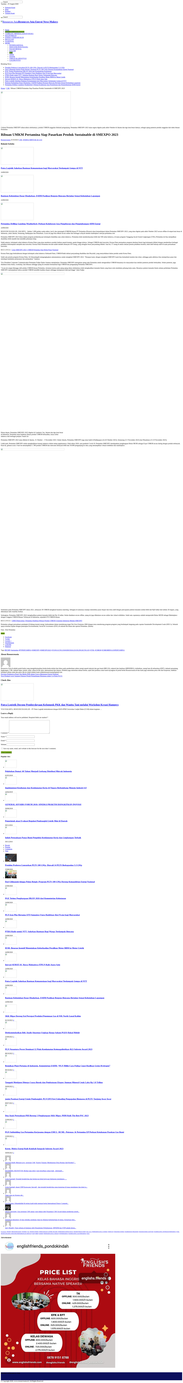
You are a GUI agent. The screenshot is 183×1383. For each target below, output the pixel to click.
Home (7, 30)
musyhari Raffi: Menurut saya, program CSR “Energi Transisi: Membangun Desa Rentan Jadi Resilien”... (40, 1163)
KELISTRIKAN (11, 35)
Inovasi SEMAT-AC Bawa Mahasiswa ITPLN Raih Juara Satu (26, 79)
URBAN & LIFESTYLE (18, 58)
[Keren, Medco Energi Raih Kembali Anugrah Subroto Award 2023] (11, 1145)
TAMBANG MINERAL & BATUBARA (19, 34)
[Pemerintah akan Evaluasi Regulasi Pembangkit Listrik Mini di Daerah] (11, 817)
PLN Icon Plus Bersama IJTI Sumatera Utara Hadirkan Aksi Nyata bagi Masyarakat (33, 73)
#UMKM (98, 650)
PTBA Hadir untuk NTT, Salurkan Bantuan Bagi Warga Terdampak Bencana (31, 75)
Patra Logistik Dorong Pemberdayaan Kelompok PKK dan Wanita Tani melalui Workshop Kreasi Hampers (60, 704)
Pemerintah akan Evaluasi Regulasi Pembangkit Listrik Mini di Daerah (36, 821)
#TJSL (92, 650)
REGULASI (9, 39)
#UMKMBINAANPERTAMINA (113, 650)
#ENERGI (24, 1231)
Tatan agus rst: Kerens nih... (14, 1195)
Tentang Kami (10, 13)
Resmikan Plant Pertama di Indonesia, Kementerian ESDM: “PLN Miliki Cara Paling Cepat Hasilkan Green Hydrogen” (57, 1066)
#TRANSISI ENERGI (119, 1231)
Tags (6, 851)
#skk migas (89, 1231)
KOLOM (12, 51)
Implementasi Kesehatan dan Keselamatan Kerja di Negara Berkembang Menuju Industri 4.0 (46, 788)
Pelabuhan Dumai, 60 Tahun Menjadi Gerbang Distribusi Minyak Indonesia (38, 771)
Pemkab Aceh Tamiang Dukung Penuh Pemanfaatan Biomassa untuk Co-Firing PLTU (31, 676)
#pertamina (14, 650)
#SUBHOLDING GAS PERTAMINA (77, 1233)
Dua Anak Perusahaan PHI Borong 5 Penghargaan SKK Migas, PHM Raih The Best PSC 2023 (47, 1115)
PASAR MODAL (15, 49)
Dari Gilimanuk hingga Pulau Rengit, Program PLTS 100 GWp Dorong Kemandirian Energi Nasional (39, 69)
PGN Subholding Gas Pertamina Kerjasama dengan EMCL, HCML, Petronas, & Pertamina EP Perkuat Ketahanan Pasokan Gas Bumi (64, 1132)
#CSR (33, 1233)
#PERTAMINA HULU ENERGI (99, 1231)
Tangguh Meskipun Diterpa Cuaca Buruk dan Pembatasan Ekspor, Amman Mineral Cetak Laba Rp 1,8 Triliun (54, 1082)
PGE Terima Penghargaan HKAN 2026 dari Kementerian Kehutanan (28, 71)
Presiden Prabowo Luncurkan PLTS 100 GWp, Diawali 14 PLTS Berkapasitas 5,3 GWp (35, 67)
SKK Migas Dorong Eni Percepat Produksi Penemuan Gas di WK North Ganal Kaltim (43, 1016)
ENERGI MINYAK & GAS (14, 32)
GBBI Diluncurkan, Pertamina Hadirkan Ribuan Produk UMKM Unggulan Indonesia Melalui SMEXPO (47, 621)
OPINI (11, 55)
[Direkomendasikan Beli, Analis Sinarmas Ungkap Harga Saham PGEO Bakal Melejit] (11, 1028)
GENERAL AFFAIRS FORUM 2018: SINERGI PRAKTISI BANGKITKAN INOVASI (43, 804)
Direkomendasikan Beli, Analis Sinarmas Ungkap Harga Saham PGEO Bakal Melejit (42, 1033)
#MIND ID (110, 1231)
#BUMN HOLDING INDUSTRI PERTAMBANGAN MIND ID (16, 1233)
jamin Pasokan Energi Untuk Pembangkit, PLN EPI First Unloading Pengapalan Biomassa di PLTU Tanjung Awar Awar (58, 1099)
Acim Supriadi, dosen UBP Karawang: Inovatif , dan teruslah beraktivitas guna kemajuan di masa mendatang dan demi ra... (46, 1187)
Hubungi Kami (10, 7)
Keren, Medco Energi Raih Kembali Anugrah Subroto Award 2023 (34, 1149)
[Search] (2, 2)
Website (3, 744)
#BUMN (7, 650)
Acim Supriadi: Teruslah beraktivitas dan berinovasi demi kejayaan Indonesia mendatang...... (36, 1179)
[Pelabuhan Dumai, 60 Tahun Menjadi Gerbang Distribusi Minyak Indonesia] (11, 767)
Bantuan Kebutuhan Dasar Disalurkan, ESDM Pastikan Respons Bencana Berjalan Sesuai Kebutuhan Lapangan (42, 83)
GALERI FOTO (15, 60)
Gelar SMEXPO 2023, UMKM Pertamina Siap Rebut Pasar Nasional (35, 250)
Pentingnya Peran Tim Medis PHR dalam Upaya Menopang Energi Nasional (29, 674)
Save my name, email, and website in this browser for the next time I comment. (29, 748)
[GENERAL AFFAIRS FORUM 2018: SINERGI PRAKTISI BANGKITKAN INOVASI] (11, 800)
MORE (7, 43)
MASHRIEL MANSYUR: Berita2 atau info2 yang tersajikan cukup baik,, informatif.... (34, 1171)
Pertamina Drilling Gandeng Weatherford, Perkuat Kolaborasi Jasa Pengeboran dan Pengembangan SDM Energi (42, 85)
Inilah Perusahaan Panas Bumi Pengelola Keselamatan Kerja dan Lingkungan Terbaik (43, 838)
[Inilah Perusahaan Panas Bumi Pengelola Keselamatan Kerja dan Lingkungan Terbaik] (11, 833)
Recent (7, 845)
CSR (11, 53)
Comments (8, 849)
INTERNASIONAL (16, 45)
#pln (28, 1231)
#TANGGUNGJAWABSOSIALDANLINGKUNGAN (71, 650)
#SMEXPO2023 (45, 650)
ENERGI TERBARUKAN (14, 37)
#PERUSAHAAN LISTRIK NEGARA (48, 1231)
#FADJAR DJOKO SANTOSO (146, 1231)
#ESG (88, 1233)
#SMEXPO (36, 650)
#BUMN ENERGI (34, 1231)
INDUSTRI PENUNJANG (18, 47)
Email (3, 740)
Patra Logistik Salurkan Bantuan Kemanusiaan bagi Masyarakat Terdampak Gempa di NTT (36, 81)
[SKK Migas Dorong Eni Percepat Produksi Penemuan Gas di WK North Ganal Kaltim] (11, 1012)
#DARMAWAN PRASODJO (131, 1231)
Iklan (6, 9)
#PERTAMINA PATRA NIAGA (65, 1231)
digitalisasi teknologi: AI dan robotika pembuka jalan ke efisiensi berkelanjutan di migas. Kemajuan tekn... (40, 1220)
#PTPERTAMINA (25, 650)
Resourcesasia (6, 140)
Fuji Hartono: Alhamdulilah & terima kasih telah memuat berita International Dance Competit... (37, 1203)
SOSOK (12, 56)
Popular (7, 847)
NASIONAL (9, 41)
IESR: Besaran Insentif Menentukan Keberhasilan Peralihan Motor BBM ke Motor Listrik (35, 77)
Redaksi (7, 11)
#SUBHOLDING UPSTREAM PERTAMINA (165, 1231)
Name (3, 737)
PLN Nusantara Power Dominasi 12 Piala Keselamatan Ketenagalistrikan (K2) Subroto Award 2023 (48, 1049)
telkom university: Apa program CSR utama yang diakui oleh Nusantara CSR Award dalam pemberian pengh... (42, 1211)
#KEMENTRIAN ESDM (80, 1231)
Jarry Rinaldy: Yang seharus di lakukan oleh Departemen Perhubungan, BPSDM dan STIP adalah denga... (40, 1228)
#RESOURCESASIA (16, 1231)
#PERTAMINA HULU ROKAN (51, 1233)
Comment (5, 733)
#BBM (36, 1233)
